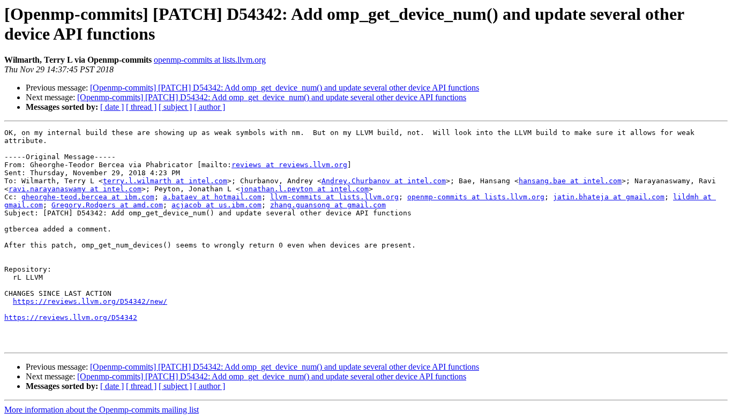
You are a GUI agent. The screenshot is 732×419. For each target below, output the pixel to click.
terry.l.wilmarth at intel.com (165, 181)
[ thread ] (141, 106)
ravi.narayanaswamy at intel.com (75, 189)
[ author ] (209, 106)
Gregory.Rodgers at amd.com (107, 205)
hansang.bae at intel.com (570, 181)
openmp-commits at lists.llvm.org (210, 59)
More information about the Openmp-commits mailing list (101, 409)
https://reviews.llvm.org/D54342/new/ (90, 301)
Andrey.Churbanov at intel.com (384, 181)
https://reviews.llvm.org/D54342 (70, 317)
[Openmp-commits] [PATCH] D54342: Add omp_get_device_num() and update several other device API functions (284, 87)
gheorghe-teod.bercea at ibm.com (87, 197)
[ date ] (112, 106)
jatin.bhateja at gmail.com (608, 197)
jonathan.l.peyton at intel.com (304, 189)
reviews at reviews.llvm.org (289, 165)
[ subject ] (175, 106)
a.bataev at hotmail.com (212, 197)
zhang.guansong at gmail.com (328, 205)
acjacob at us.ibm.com (216, 205)
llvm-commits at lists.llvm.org (334, 197)
